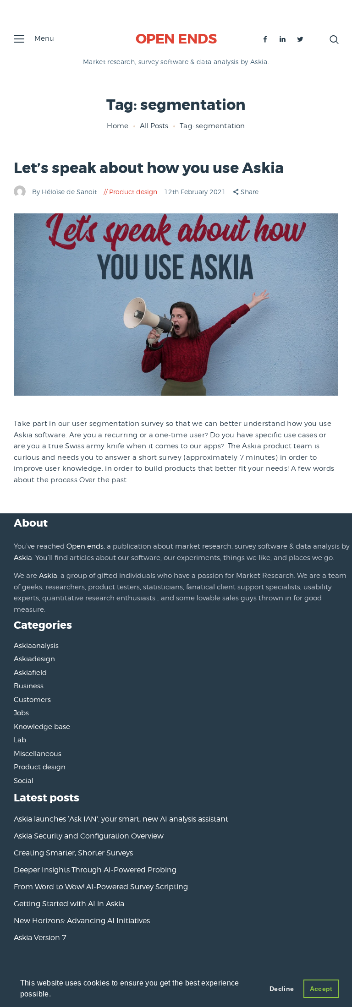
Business (29, 686)
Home (117, 126)
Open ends (85, 546)
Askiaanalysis (36, 646)
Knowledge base (42, 727)
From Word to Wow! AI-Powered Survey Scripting (101, 886)
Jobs (21, 713)
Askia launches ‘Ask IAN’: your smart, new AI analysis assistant (121, 819)
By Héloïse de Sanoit (65, 192)
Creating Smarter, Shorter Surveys (73, 853)
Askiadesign (34, 659)
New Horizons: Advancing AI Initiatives (82, 920)
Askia (23, 558)
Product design (133, 192)
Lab (20, 740)
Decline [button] (282, 988)
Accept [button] (321, 988)
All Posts (154, 126)
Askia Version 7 (40, 937)
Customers (32, 700)
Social (23, 781)
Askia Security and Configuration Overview (89, 836)
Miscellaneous (37, 754)
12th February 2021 (196, 192)
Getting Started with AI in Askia (69, 903)
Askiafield (30, 673)
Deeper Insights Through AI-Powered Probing (95, 869)
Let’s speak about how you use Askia (149, 168)
